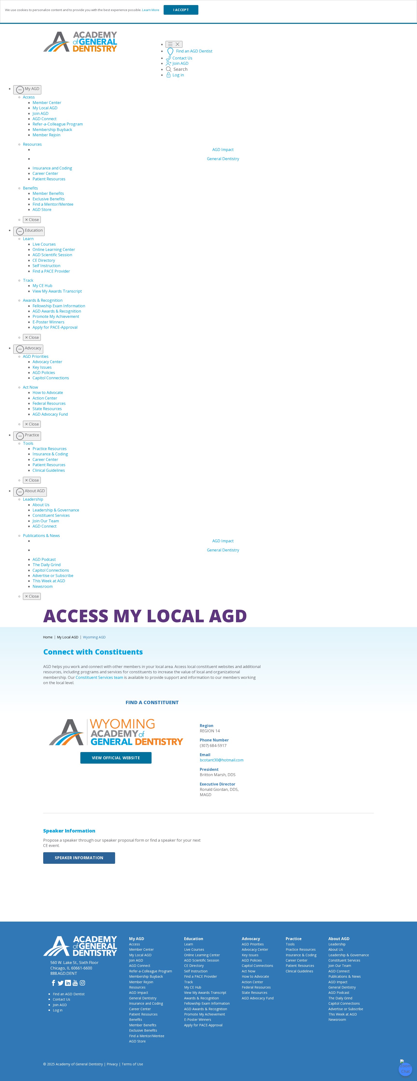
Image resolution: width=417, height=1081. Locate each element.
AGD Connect (44, 118)
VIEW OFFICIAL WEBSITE (116, 757)
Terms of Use (132, 1064)
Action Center (45, 398)
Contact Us (61, 999)
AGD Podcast (44, 559)
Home (48, 637)
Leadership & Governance (56, 510)
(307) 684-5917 (213, 745)
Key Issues (42, 367)
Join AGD (41, 113)
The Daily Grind (47, 564)
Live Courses (44, 244)
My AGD (136, 938)
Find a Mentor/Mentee (53, 204)
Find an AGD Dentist (69, 994)
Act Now (30, 387)
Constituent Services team (99, 677)
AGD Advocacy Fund (50, 414)
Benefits (30, 188)
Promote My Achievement (56, 316)
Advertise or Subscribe (53, 575)
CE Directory (44, 260)
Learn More (150, 10)
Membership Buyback (52, 129)
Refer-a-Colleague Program (58, 124)
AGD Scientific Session (52, 254)
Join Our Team (46, 521)
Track (28, 280)
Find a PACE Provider (51, 271)
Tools (28, 443)
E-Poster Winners (48, 322)
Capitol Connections (51, 377)
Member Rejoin (46, 135)
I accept (181, 10)
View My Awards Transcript (57, 291)
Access (29, 97)
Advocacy (251, 938)
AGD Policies (44, 372)
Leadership (33, 499)
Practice (294, 938)
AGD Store (42, 209)
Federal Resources (49, 403)
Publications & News (41, 535)
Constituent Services (51, 515)
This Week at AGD (49, 580)
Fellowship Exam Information (59, 305)
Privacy (112, 1064)
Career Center (45, 173)
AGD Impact (223, 149)
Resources (32, 144)
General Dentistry (223, 158)
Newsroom (43, 586)
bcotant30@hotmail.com (221, 760)
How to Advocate (48, 392)
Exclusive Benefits (49, 199)
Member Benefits (48, 193)
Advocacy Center (47, 361)
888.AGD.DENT (63, 973)
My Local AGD (45, 108)
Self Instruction (46, 265)
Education (193, 938)
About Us (41, 504)
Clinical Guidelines (49, 470)
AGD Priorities (36, 356)
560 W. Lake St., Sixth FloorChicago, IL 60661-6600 (74, 965)
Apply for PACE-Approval (55, 327)
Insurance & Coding (50, 454)
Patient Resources (49, 179)
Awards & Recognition (43, 300)
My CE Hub (42, 285)
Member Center (47, 102)
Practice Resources (50, 448)
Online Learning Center (54, 249)
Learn (28, 238)
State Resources (47, 408)
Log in (58, 1010)
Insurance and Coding (52, 168)
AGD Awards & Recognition (57, 311)
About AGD (338, 938)
